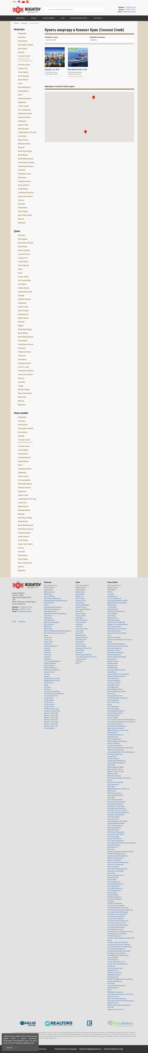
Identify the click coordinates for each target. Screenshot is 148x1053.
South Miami (48, 590)
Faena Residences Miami (115, 711)
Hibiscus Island (81, 613)
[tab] (27, 33)
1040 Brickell (111, 605)
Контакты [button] (98, 18)
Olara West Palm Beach (115, 804)
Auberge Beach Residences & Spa (55, 600)
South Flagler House (114, 890)
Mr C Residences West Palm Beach (119, 778)
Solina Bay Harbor (113, 886)
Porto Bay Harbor (113, 836)
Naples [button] (21, 325)
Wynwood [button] (21, 223)
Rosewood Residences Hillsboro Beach (120, 851)
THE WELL (110, 901)
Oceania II (47, 650)
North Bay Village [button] (25, 151)
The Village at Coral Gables (116, 953)
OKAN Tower (111, 791)
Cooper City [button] (22, 68)
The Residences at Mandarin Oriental (120, 931)
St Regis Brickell (112, 895)
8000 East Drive (112, 618)
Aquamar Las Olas (23, 59)
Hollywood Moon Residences (117, 741)
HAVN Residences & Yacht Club (117, 730)
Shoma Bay (111, 873)
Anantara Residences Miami (117, 633)
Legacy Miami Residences (116, 763)
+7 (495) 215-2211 (130, 9)
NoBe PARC (111, 787)
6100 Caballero (112, 613)
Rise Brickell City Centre (52, 678)
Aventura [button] (21, 37)
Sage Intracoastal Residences (117, 856)
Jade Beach (48, 616)
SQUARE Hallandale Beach (116, 854)
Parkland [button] (21, 170)
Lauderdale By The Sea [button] (27, 132)
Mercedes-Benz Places (115, 769)
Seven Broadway (113, 867)
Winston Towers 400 (51, 719)
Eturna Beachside (113, 709)
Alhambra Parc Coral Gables (117, 629)
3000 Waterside (112, 609)
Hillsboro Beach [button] (24, 117)
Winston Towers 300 (51, 717)
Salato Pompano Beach (115, 858)
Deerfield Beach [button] (24, 87)
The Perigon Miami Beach (116, 927)
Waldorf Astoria (112, 1003)
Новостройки (112, 582)
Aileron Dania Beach (114, 626)
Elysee (109, 704)
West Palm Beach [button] (25, 215)
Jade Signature (49, 620)
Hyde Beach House (50, 611)
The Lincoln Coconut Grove (116, 923)
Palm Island (80, 642)
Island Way (79, 618)
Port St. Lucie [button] (23, 367)
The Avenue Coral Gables (116, 905)
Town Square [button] (23, 211)
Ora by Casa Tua (113, 819)
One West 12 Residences (115, 815)
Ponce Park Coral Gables (115, 834)
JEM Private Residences (115, 750)
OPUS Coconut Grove (114, 793)
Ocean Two (48, 639)
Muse (46, 635)
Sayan (46, 685)
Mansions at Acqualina (51, 622)
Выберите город (51, 37)
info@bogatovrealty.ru (129, 12)
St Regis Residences (114, 897)
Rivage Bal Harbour (113, 845)
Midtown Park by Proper (115, 771)
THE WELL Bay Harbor (114, 903)
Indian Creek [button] (23, 125)
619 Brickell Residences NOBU (117, 600)
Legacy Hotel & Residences (116, 761)
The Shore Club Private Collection (118, 944)
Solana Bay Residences (115, 884)
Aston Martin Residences (52, 598)
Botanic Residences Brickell (116, 657)
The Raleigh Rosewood (115, 929)
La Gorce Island (81, 622)
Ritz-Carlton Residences (115, 841)
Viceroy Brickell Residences (116, 985)
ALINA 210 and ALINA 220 (116, 622)
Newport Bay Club (82, 637)
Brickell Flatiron (49, 603)
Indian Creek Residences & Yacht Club (120, 748)
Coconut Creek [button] (24, 56)
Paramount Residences (52, 670)
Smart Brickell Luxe (113, 882)
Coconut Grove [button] (24, 64)
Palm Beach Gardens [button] (26, 162)
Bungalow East (112, 665)
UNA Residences (113, 970)
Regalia (46, 676)
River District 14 (112, 847)
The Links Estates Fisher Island (86, 657)
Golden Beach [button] (23, 288)
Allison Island (80, 592)
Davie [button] (20, 83)
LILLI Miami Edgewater (115, 754)
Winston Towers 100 (51, 713)
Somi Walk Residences (115, 888)
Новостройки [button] (48, 18)
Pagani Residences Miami (116, 823)
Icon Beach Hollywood (114, 745)
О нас (14, 622)
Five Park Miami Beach (115, 713)
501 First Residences (114, 598)
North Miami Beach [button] (25, 159)
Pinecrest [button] (22, 355)
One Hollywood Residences (116, 808)
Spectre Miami (112, 892)
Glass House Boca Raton (115, 728)
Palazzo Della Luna (50, 668)
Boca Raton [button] (22, 48)
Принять (9, 1048)
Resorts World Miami (114, 838)
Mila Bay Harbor (112, 774)
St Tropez (47, 687)
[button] (93, 98)
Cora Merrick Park (113, 685)
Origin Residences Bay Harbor (117, 821)
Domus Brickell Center (114, 696)
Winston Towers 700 (51, 726)
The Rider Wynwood (114, 936)
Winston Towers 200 (51, 715)
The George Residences (84, 655)
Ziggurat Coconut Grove (115, 1009)
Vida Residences (113, 988)
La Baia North (111, 756)
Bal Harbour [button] (22, 41)
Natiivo (109, 780)
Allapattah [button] (22, 33)
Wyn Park (110, 1007)
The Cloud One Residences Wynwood (120, 910)
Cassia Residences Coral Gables (118, 674)
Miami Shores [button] (23, 318)
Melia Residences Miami (115, 767)
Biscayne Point (81, 600)
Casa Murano (111, 672)
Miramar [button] (21, 147)
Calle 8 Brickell (112, 668)
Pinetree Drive (80, 644)
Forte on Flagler (112, 717)
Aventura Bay (80, 598)
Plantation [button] (22, 177)
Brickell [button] (21, 52)
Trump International (51, 696)
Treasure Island (81, 659)
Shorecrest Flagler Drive (115, 875)
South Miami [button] (23, 189)
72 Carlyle (110, 594)
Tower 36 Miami (112, 957)
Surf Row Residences (114, 899)
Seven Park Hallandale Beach (117, 869)
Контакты (22, 622)
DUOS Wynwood (112, 687)
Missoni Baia (48, 629)
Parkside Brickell (113, 830)
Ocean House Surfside (115, 799)
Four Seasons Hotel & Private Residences (121, 719)
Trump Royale (49, 700)
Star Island (79, 652)
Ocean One (48, 637)
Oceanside (47, 659)
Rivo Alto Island (81, 646)
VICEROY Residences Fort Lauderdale (120, 979)
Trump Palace (49, 698)
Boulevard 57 (111, 659)
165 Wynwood (112, 596)
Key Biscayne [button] (23, 129)
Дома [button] (33, 18)
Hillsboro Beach (49, 588)
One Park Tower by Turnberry (117, 810)
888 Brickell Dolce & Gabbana (117, 603)
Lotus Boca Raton (82, 629)
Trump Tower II (49, 704)
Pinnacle (47, 674)
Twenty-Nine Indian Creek (116, 962)
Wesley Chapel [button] (24, 389)
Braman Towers (112, 661)
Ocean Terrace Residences (116, 802)
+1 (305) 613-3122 (130, 7)
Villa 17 (78, 663)
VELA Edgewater (113, 977)
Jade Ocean (48, 618)
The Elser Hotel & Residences (54, 694)
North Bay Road (81, 639)
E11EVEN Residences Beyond (117, 698)
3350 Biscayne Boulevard (116, 611)
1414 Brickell (111, 607)
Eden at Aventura (113, 702)
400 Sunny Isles (49, 592)
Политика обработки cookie (113, 1049)
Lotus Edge (79, 631)
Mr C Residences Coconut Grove (55, 633)
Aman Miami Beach (114, 631)
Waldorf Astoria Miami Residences (119, 1005)
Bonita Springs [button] (24, 250)
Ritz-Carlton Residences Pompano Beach (121, 843)
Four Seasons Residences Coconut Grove (121, 722)
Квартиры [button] (20, 18)
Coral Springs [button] (23, 76)
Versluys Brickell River (114, 981)
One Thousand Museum (52, 661)
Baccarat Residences (114, 648)
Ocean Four (48, 644)
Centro (46, 605)
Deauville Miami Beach (115, 689)
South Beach (80, 650)
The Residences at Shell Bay (117, 934)
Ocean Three (48, 642)
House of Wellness (113, 743)
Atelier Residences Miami (116, 644)
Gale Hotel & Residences (52, 609)
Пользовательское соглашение (65, 1049)
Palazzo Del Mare (50, 663)
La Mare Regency (113, 758)
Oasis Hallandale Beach (115, 795)
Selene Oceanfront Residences (118, 862)
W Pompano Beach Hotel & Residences (120, 1001)
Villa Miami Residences (115, 992)
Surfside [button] (21, 204)
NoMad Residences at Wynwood (118, 789)
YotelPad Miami (49, 728)
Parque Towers (49, 672)
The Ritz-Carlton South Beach (117, 942)
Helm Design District (114, 739)
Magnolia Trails (81, 635)
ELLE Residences (113, 700)
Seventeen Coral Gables (115, 871)
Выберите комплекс (97, 37)
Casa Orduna (80, 603)
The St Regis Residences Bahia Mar (119, 947)
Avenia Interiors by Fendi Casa (117, 646)
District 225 (111, 694)
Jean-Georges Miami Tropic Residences (120, 752)
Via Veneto (79, 661)
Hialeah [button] (21, 295)
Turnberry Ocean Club (51, 709)
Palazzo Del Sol (49, 665)
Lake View (79, 626)
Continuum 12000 (113, 683)
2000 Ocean (48, 594)
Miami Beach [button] (23, 140)
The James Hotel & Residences (118, 921)
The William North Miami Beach (118, 955)
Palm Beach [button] (22, 340)
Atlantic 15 (79, 596)
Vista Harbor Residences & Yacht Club (120, 994)
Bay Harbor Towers (113, 650)
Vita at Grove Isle (113, 996)
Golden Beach (80, 590)
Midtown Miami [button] (24, 144)
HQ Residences (112, 732)
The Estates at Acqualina (115, 916)
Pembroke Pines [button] (24, 174)
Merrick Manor (49, 624)
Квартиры (47, 582)
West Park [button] (22, 397)
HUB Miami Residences (115, 735)
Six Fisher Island (112, 877)
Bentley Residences (114, 655)
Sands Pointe (48, 683)
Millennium (47, 626)
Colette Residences (114, 681)
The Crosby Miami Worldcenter (117, 912)
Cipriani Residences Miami (116, 676)
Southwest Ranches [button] (26, 192)
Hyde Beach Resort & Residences (55, 613)
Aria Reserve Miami (114, 637)
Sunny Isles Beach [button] (25, 196)
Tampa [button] (20, 386)
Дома (78, 582)
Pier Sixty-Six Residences (116, 832)
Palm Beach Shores (50, 585)
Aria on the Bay (49, 596)
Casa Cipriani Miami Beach (116, 670)
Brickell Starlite (112, 663)
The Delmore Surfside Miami (117, 914)
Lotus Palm (79, 633)
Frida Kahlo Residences (115, 724)
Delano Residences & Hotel (116, 691)
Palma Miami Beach (114, 828)
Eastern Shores (81, 607)
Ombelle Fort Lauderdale (115, 806)
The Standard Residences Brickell (118, 951)
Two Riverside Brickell (114, 968)
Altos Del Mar (80, 594)
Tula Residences (113, 960)
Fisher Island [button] (23, 106)
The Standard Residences (116, 949)
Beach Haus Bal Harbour (115, 652)
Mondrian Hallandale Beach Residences (57, 631)
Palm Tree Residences (115, 825)
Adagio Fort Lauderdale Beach (117, 624)
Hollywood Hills (81, 616)
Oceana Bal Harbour (51, 646)
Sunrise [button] (21, 200)
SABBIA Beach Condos (52, 681)
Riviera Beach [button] (23, 185)
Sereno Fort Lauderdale (115, 864)
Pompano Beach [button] (24, 181)
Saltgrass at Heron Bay (83, 648)
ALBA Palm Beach (113, 620)
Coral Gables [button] (23, 72)
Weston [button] (21, 219)
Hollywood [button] (22, 121)
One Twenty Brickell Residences (118, 812)
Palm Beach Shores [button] (25, 166)
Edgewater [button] (22, 102)
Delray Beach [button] (23, 91)
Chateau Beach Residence (53, 607)
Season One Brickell (114, 860)
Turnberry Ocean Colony (52, 711)
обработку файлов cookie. (25, 1043)
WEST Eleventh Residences (116, 998)
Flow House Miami (113, 715)
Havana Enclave (112, 737)
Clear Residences (113, 678)
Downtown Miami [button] (24, 98)
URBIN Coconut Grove (114, 973)
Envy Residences (113, 706)
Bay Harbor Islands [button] (25, 45)
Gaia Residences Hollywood (116, 726)
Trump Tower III (49, 706)
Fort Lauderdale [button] (24, 110)
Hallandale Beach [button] (25, 113)
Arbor (109, 635)
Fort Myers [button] (22, 284)
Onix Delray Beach (113, 817)
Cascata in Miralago (82, 605)
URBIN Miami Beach (114, 975)
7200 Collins (111, 616)
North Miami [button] (23, 155)
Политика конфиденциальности (90, 1049)
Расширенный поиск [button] (78, 18)
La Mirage (79, 624)
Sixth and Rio (111, 880)
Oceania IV (47, 655)
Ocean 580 (111, 797)
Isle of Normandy (81, 620)
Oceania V (47, 657)
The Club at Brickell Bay (52, 691)
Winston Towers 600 (51, 724)
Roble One (110, 849)
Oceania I (47, 648)
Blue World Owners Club (25, 61)
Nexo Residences (113, 784)
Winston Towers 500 (51, 722)
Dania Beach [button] (23, 80)
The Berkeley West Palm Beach (118, 908)
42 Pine (109, 592)
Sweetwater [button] (22, 207)
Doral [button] (20, 95)
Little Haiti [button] (22, 136)
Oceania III (47, 652)
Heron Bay (79, 611)
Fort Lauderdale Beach (83, 609)
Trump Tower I (49, 702)
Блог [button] (63, 18)
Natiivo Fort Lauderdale (115, 782)
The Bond (47, 689)
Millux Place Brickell (114, 776)
